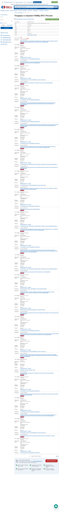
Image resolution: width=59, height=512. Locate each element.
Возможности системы (5, 10)
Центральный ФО (23, 57)
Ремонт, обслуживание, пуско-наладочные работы (37, 288)
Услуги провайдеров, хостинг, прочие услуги (37, 79)
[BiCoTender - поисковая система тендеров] (7, 7)
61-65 (39, 456)
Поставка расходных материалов (29, 209)
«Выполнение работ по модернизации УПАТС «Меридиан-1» (35, 271)
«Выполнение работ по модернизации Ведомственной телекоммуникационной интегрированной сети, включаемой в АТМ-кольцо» (38, 62)
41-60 (36, 456)
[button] (56, 506)
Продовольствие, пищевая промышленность (28, 309)
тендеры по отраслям (33, 8)
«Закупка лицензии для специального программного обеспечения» (36, 82)
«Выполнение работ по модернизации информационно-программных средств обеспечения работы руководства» (39, 394)
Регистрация (6, 27)
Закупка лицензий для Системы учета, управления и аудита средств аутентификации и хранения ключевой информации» (38, 189)
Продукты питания (41, 309)
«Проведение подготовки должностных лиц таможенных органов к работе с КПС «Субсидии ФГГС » (39, 168)
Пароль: (2, 19)
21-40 (33, 456)
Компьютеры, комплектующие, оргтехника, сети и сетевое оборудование (43, 164)
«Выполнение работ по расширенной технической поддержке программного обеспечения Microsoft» (39, 313)
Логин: (2, 16)
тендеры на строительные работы (24, 8)
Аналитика (30, 10)
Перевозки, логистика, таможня (26, 369)
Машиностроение (23, 288)
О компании (41, 10)
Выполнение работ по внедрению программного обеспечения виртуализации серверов (37, 373)
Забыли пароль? (10, 25)
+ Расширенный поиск (49, 8)
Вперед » (57, 456)
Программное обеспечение (34, 58)
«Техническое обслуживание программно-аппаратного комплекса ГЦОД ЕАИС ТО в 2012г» (37, 435)
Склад (34, 369)
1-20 (29, 456)
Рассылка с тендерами (22, 10)
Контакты (46, 10)
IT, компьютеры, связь (24, 58)
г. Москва (29, 57)
